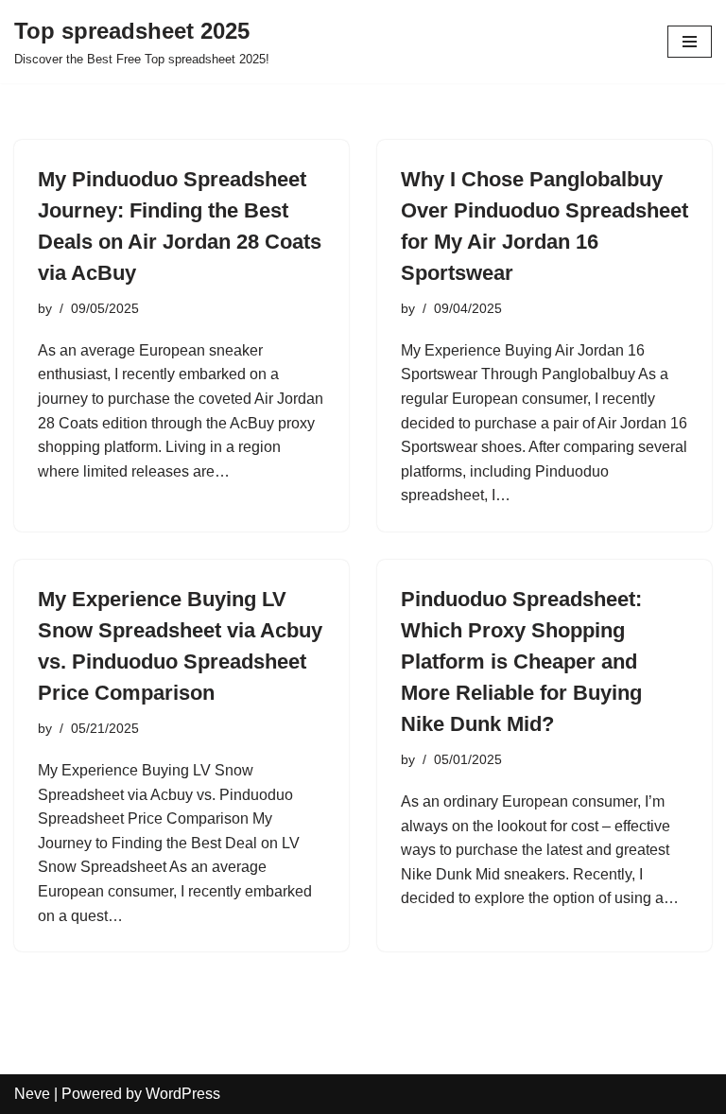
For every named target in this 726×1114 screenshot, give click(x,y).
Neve (32, 1094)
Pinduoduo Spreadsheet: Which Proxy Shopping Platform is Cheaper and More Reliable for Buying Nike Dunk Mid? (521, 661)
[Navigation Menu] (689, 42)
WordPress (183, 1094)
